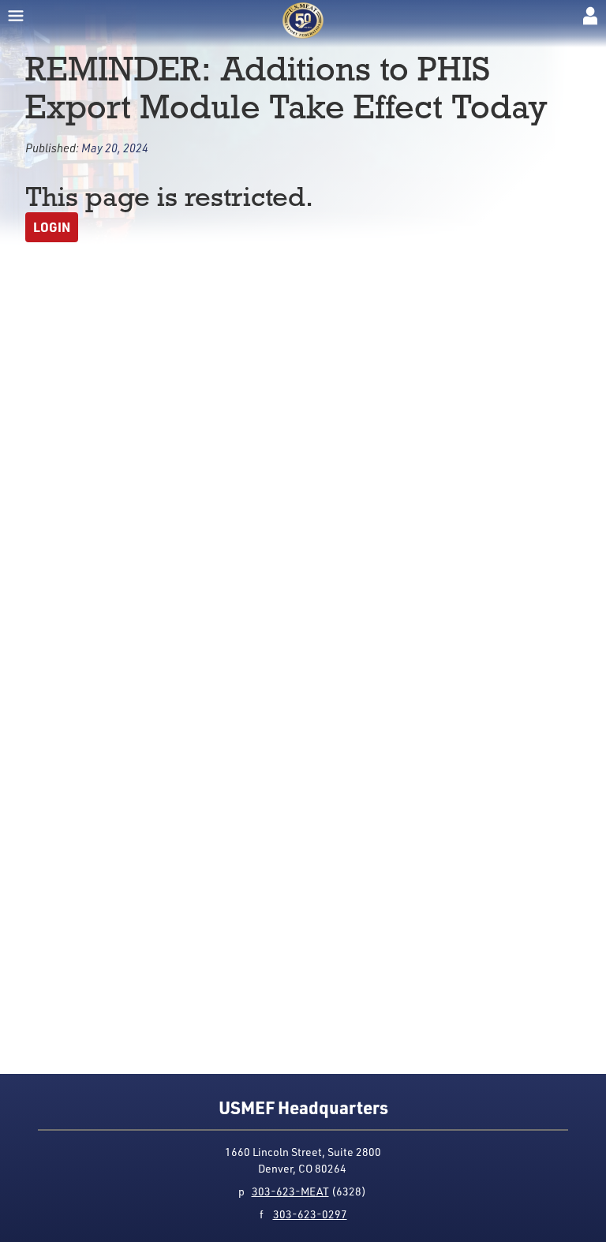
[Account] (590, 16)
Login (51, 227)
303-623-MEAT (290, 1191)
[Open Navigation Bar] (16, 16)
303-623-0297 (310, 1214)
